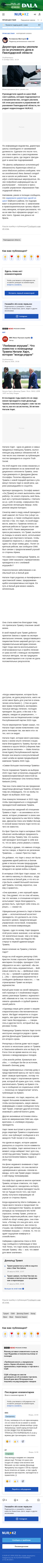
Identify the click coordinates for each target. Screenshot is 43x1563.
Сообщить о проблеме (21, 1540)
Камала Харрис (21, 1317)
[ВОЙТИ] (39, 14)
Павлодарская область (11, 240)
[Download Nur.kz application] (21, 5)
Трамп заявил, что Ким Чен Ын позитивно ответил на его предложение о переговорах (22, 1278)
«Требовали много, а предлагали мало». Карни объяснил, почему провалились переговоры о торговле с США (21, 1365)
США (13, 1313)
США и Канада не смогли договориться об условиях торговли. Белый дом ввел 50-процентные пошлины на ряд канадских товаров (20, 1378)
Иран (5, 1317)
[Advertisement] (21, 127)
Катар (33, 1313)
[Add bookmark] (38, 1500)
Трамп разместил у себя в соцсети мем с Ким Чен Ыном (22, 1267)
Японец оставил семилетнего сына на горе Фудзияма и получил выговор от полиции (21, 1354)
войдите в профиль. (14, 284)
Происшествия (9, 20)
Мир (3, 332)
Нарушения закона (28, 20)
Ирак (11, 1317)
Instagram (23, 316)
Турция (6, 1313)
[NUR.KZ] (21, 14)
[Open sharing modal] (27, 1500)
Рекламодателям (21, 1546)
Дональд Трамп (23, 1313)
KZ (35, 14)
